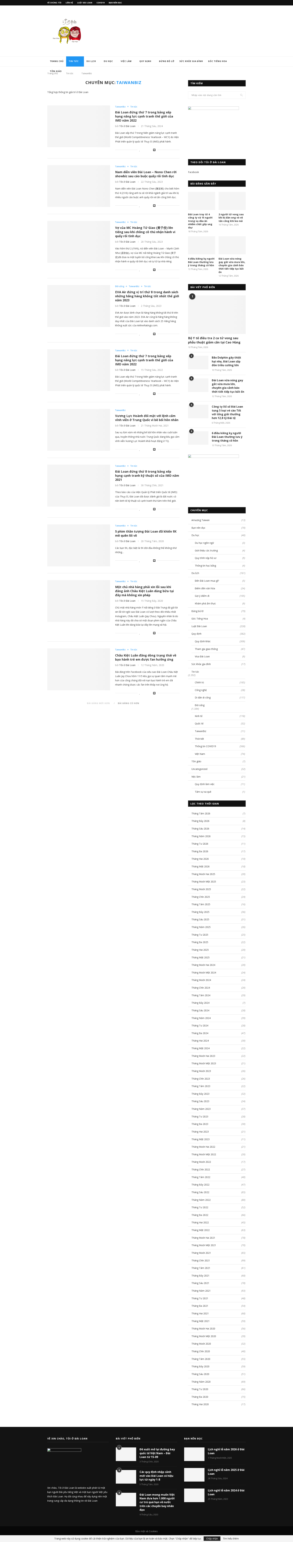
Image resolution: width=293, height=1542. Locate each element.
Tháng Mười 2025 (201, 889)
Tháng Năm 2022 (201, 1199)
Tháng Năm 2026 (201, 836)
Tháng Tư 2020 (199, 1389)
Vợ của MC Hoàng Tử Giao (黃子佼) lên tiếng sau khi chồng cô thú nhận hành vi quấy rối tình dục (145, 232)
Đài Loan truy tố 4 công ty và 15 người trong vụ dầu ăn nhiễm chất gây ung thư (200, 221)
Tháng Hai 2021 (200, 1313)
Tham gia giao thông (220, 649)
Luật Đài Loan (84, 2)
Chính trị (220, 682)
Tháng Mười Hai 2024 (203, 964)
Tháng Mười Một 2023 (203, 1063)
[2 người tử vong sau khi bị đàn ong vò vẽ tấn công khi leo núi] (232, 201)
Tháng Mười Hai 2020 (203, 1328)
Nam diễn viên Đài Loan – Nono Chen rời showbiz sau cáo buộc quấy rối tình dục (146, 174)
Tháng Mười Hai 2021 (203, 1237)
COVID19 (100, 2)
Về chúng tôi (54, 2)
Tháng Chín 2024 (200, 987)
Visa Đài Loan (220, 656)
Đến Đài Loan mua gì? (220, 580)
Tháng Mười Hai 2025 (203, 874)
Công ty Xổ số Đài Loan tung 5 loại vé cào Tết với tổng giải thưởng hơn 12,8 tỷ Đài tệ (227, 412)
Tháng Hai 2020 (200, 1404)
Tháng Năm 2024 (201, 1018)
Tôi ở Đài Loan (127, 126)
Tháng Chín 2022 (200, 1169)
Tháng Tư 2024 (199, 1025)
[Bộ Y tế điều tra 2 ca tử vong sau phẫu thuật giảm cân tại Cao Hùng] (217, 314)
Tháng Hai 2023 (200, 1131)
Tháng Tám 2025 (200, 904)
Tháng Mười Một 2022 (203, 1154)
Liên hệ (69, 2)
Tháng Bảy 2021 (200, 1275)
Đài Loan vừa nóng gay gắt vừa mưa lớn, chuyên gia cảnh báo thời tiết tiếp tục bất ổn (232, 265)
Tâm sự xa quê (220, 791)
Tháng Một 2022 (200, 1230)
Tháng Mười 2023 (201, 1071)
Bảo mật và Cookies (146, 1531)
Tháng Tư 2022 (199, 1207)
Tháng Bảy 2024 (200, 1002)
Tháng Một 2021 (200, 1321)
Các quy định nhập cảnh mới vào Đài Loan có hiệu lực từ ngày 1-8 (156, 1475)
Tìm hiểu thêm (231, 1538)
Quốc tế (220, 723)
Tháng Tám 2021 (200, 1268)
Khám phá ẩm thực (220, 603)
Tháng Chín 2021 (200, 1260)
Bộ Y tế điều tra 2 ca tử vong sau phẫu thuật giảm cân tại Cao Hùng (214, 340)
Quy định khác (220, 641)
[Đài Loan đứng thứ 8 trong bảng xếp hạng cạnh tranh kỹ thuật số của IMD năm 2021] (78, 486)
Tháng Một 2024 (200, 1048)
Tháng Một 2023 (200, 1139)
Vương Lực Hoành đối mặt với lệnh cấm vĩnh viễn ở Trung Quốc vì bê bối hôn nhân (146, 418)
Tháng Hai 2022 (200, 1222)
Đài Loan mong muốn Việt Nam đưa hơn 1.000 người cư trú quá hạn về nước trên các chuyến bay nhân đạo (157, 1502)
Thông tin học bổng (220, 565)
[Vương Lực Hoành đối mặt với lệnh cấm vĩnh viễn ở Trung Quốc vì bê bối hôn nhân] (78, 430)
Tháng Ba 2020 (199, 1396)
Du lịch (91, 61)
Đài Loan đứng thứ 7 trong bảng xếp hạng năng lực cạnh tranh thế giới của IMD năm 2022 (144, 116)
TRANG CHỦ (57, 61)
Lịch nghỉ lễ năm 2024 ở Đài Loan (226, 1492)
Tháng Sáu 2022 (200, 1192)
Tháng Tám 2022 (200, 1177)
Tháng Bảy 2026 (200, 821)
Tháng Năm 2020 (201, 1381)
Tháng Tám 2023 (200, 1086)
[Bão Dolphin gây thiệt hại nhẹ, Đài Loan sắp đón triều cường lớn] (198, 362)
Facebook (193, 172)
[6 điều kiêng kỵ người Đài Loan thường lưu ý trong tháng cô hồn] (201, 245)
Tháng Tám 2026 (200, 813)
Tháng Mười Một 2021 (203, 1245)
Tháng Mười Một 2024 (203, 972)
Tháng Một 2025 (200, 957)
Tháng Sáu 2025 (200, 919)
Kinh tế (220, 716)
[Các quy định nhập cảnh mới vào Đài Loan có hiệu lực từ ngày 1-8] (126, 1477)
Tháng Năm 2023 (201, 1108)
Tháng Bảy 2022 (200, 1184)
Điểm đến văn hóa (220, 588)
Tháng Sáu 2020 (200, 1374)
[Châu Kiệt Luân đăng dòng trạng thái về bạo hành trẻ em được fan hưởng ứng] (78, 669)
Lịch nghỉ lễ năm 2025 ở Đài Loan (226, 1471)
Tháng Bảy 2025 (200, 912)
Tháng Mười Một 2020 (203, 1336)
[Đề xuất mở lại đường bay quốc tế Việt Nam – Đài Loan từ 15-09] (126, 1454)
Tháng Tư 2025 (199, 934)
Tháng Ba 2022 (199, 1215)
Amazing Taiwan (218, 520)
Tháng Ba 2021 (199, 1305)
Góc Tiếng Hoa (217, 61)
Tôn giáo (56, 71)
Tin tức (74, 61)
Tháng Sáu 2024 (200, 1010)
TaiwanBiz (120, 106)
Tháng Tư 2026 (199, 843)
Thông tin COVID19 (220, 746)
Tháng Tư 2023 (199, 1116)
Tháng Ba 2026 (199, 851)
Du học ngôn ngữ (220, 542)
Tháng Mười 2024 (201, 980)
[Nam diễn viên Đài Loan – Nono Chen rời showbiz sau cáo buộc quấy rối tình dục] (78, 186)
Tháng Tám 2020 (200, 1359)
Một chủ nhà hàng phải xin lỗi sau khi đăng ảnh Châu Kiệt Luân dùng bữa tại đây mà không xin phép (144, 591)
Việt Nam (220, 753)
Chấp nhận (212, 1538)
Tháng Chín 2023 (200, 1078)
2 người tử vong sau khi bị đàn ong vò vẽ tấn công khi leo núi (231, 218)
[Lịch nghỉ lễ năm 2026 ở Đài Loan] (194, 1454)
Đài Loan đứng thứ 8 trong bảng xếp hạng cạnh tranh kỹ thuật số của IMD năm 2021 (147, 475)
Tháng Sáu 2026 (200, 828)
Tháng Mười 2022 (201, 1161)
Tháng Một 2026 (200, 866)
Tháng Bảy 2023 (200, 1093)
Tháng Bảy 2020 (200, 1366)
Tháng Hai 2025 (200, 949)
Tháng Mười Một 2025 (203, 881)
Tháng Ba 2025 (199, 942)
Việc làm (126, 61)
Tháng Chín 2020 (200, 1351)
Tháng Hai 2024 (200, 1040)
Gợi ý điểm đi (220, 595)
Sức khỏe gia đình (191, 61)
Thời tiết (220, 738)
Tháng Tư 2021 (199, 1298)
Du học (108, 61)
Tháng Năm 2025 (201, 927)
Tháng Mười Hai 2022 (203, 1146)
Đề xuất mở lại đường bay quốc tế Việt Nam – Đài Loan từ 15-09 (157, 1453)
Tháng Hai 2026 (200, 858)
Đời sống (119, 286)
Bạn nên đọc (115, 2)
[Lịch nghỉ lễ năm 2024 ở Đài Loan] (194, 1495)
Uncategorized (218, 769)
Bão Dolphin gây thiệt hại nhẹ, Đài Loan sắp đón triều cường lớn (226, 361)
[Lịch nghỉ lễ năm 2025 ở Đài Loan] (194, 1475)
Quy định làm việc (220, 784)
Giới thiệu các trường (220, 550)
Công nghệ (220, 690)
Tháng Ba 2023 (199, 1124)
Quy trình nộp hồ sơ (220, 558)
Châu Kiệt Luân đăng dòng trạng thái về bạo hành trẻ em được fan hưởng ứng (145, 657)
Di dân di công (220, 697)
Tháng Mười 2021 (201, 1252)
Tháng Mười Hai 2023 (203, 1055)
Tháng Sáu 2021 (200, 1283)
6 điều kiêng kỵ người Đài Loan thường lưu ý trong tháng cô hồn (201, 262)
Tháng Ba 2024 (199, 1033)
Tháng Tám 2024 (200, 995)
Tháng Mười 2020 (201, 1343)
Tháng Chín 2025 (200, 896)
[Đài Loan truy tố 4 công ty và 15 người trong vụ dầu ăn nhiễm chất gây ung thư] (201, 201)
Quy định (145, 61)
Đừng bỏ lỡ (166, 61)
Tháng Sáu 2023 (200, 1101)
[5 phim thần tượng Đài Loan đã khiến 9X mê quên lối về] (78, 545)
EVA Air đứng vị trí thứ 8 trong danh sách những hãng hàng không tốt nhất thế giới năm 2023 (147, 296)
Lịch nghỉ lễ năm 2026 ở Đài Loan (226, 1451)
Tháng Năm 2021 (201, 1290)
